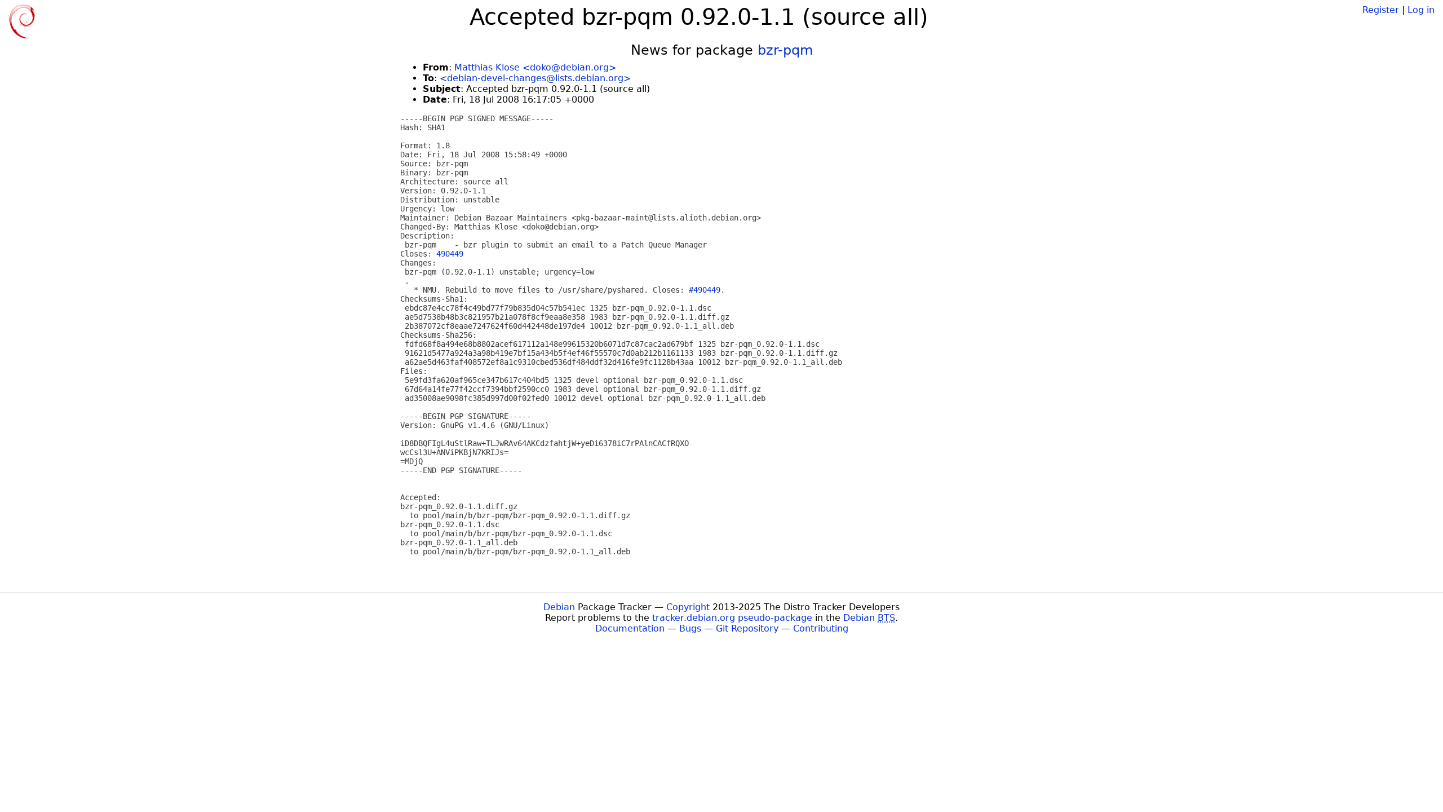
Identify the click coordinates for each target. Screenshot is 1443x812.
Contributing (820, 628)
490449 (449, 253)
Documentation (630, 628)
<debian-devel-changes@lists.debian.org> (535, 78)
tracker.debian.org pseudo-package (732, 617)
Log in (1421, 10)
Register (1380, 10)
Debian (559, 607)
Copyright (688, 607)
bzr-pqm (785, 50)
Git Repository (747, 628)
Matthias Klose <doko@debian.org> (535, 67)
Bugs (690, 628)
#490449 (704, 289)
